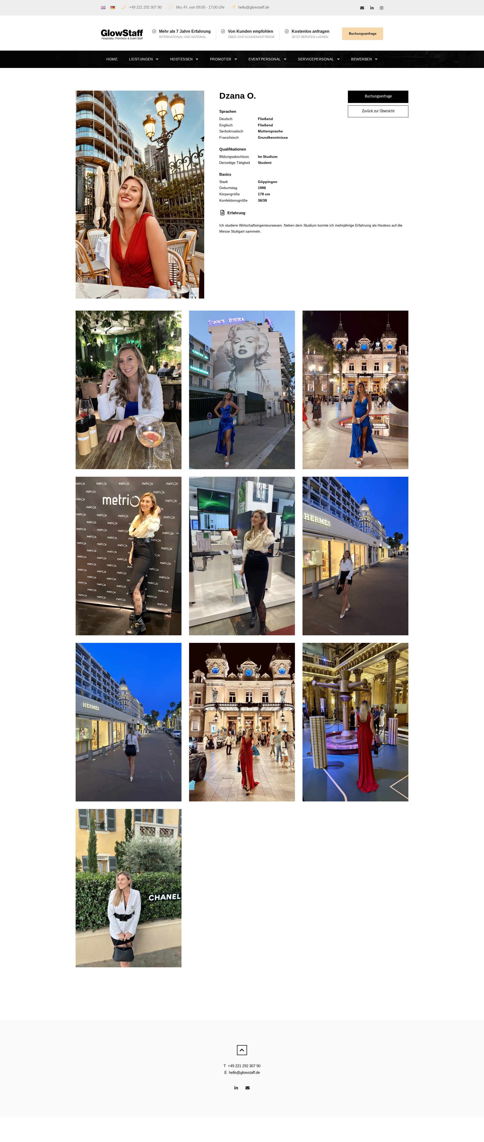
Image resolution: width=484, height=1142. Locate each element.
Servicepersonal (316, 59)
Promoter (220, 59)
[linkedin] (372, 8)
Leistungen (141, 59)
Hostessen (181, 59)
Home (111, 59)
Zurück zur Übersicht (378, 111)
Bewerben (361, 59)
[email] (362, 8)
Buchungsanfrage (362, 33)
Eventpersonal (265, 59)
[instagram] (381, 8)
